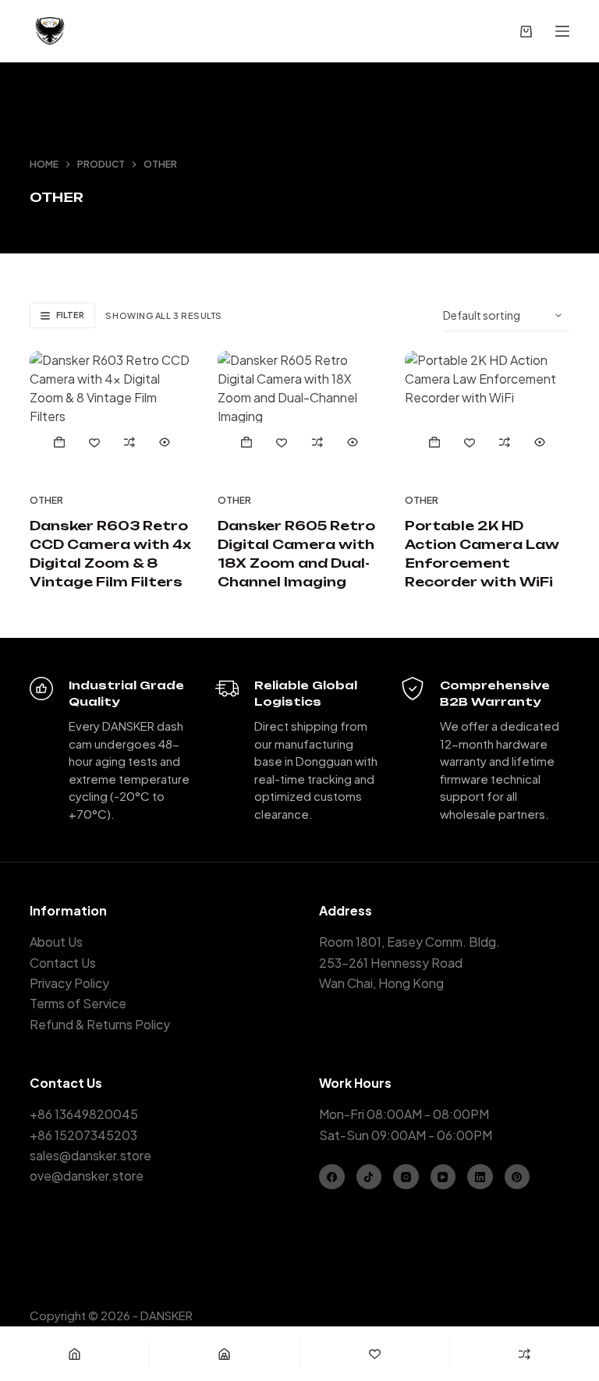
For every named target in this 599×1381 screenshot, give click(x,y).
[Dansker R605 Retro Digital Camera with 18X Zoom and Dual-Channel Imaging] (299, 412)
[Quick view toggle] (165, 442)
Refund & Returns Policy (100, 1024)
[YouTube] (443, 1177)
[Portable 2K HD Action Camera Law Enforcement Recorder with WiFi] (487, 412)
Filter (70, 315)
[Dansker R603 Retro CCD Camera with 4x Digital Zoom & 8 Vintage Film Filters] (111, 412)
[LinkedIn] (480, 1177)
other (46, 500)
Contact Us (63, 962)
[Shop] (224, 1354)
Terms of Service (78, 1003)
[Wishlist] (375, 1354)
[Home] (74, 1354)
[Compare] (524, 1354)
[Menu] (562, 31)
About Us (56, 941)
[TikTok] (369, 1177)
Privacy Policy (69, 983)
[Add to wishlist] (94, 442)
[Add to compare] (129, 442)
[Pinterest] (517, 1177)
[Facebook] (332, 1177)
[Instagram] (406, 1177)
